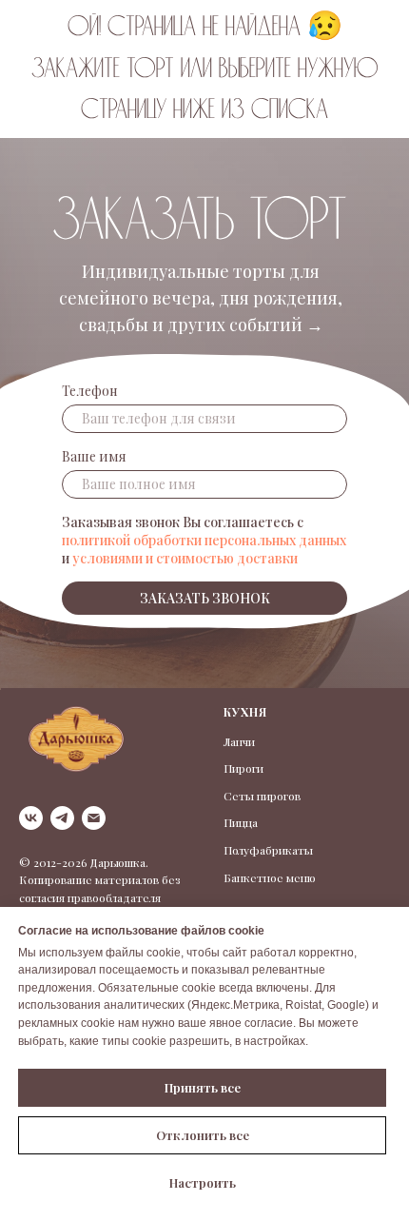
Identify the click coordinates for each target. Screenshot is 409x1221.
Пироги (243, 768)
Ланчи (239, 741)
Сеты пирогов (262, 795)
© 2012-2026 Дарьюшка (82, 862)
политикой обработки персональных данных (204, 540)
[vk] (31, 818)
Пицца (241, 822)
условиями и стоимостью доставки (185, 558)
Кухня (245, 711)
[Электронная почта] (94, 818)
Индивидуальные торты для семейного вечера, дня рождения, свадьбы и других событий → (200, 298)
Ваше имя (94, 456)
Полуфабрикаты (268, 849)
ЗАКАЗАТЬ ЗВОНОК (205, 598)
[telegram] (62, 818)
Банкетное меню (270, 877)
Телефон (90, 391)
